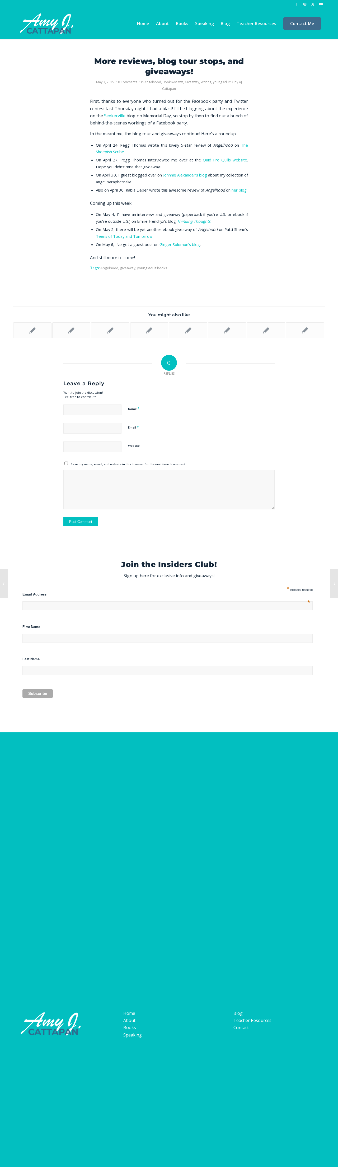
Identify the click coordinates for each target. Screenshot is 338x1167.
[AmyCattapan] (48, 23)
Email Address (166, 594)
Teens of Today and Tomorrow (124, 236)
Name (133, 408)
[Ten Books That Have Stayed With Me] (149, 330)
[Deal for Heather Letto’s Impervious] (4, 583)
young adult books (152, 268)
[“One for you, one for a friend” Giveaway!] (110, 330)
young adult (222, 82)
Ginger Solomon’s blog (179, 244)
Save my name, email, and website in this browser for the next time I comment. (128, 464)
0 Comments (127, 82)
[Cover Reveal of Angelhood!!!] (266, 330)
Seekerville (114, 116)
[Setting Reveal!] (188, 330)
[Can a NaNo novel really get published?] (305, 330)
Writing (206, 82)
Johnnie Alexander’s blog (185, 175)
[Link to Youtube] (321, 4)
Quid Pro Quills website (225, 159)
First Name (31, 627)
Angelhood (152, 82)
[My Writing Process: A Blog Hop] (71, 330)
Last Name (31, 659)
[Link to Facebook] (297, 4)
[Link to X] (313, 4)
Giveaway (192, 82)
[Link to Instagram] (305, 4)
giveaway (127, 268)
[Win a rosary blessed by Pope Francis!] (32, 330)
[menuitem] (143, 23)
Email (133, 427)
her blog (239, 190)
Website (134, 446)
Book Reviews (173, 82)
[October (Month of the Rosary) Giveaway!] (227, 330)
